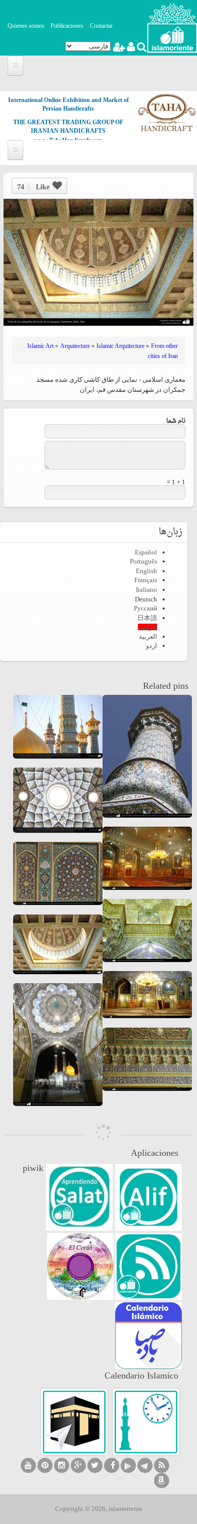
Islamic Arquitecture (120, 345)
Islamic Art (40, 345)
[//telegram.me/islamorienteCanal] (145, 1465)
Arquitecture (75, 345)
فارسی (147, 627)
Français (145, 580)
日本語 (147, 618)
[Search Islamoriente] (141, 48)
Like (33, 186)
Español (146, 552)
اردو (151, 645)
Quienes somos (26, 25)
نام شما (175, 421)
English (146, 571)
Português (143, 561)
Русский (145, 608)
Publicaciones (67, 25)
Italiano (146, 589)
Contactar (101, 25)
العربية (148, 636)
